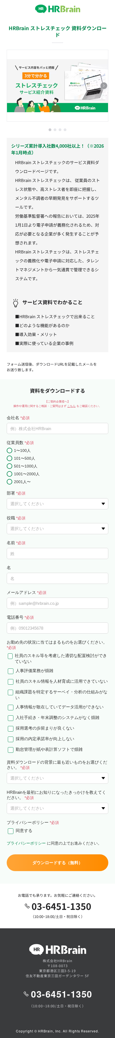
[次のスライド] (103, 85)
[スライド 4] (65, 129)
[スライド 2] (55, 129)
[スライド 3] (60, 129)
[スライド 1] (50, 129)
